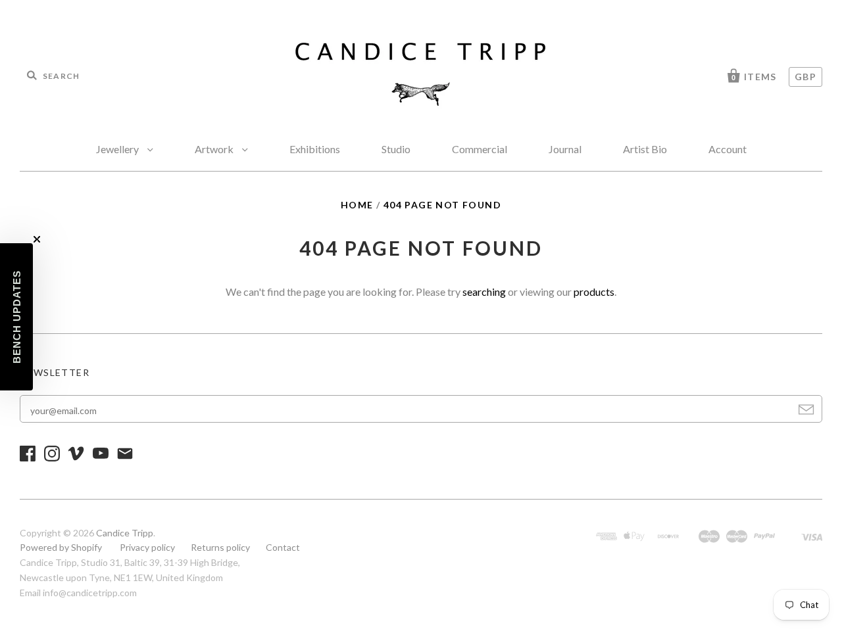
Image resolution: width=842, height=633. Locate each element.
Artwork (215, 149)
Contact (283, 547)
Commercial (479, 149)
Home (357, 204)
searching (484, 291)
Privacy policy (147, 547)
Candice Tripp (124, 532)
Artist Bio (645, 149)
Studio (396, 149)
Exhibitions (314, 149)
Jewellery (118, 149)
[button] (16, 316)
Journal (565, 149)
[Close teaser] (36, 239)
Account (727, 149)
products (594, 291)
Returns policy (220, 547)
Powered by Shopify (61, 547)
